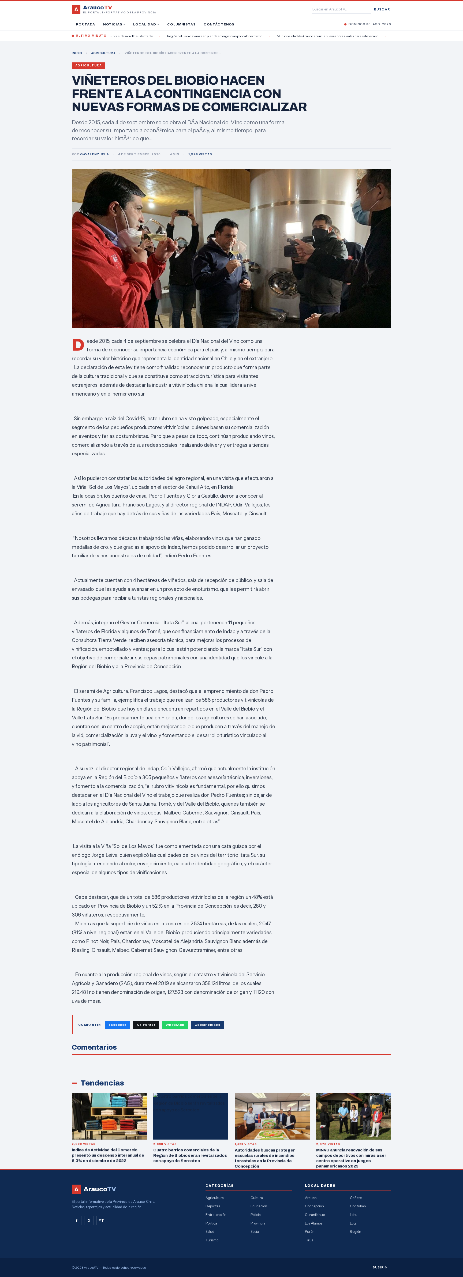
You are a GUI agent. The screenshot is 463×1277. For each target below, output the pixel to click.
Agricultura (88, 65)
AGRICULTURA (103, 53)
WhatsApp (175, 1025)
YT (101, 1220)
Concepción (314, 1206)
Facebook (117, 1025)
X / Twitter (146, 1025)
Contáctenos (219, 24)
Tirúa (309, 1240)
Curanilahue (315, 1214)
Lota (353, 1223)
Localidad (146, 24)
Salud (210, 1231)
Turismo (212, 1240)
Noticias (114, 24)
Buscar (382, 9)
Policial (256, 1214)
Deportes (213, 1206)
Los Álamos (313, 1223)
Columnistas (181, 24)
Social (255, 1231)
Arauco (310, 1198)
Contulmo (358, 1206)
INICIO (77, 53)
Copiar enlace (207, 1025)
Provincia (258, 1223)
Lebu (353, 1214)
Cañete (356, 1198)
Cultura (257, 1198)
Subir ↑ (380, 1267)
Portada (85, 24)
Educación (259, 1206)
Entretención (216, 1214)
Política (211, 1223)
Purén (310, 1231)
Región (355, 1231)
